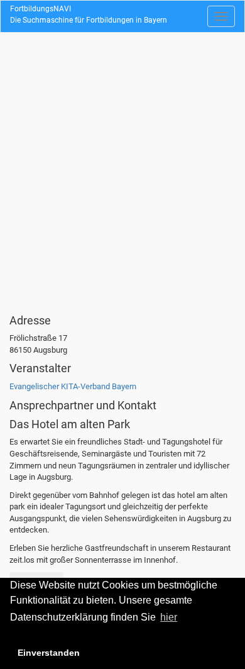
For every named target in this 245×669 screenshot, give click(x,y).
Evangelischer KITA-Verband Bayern (72, 386)
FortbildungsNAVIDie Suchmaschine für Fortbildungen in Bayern (88, 14)
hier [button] (168, 617)
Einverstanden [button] (49, 653)
